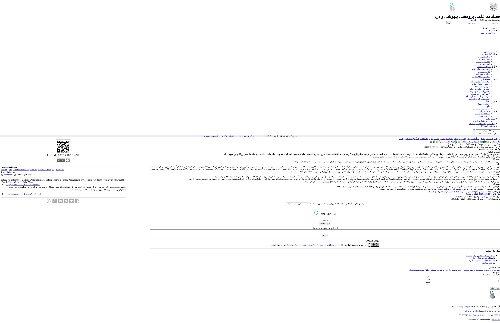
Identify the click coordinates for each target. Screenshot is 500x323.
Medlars (25, 170)
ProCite (33, 170)
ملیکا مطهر (495, 141)
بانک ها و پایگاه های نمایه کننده (482, 123)
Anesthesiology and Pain (483, 315)
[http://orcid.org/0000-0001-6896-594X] (459, 142)
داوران (487, 106)
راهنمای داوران (483, 104)
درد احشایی (454, 191)
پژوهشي (485, 196)
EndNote (17, 170)
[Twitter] (71, 201)
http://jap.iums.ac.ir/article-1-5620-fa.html (23, 184)
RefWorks (60, 170)
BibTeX (4, 170)
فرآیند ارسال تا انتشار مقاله (478, 96)
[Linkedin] (60, 201)
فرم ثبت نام (484, 116)
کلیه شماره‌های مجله (481, 69)
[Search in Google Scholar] (484, 142)
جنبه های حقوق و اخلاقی (479, 89)
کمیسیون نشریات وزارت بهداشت (480, 255)
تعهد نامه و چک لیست (480, 94)
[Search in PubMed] (481, 142)
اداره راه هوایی (443, 270)
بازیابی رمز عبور (488, 33)
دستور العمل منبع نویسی (479, 91)
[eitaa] (49, 201)
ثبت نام (492, 30)
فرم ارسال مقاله (482, 86)
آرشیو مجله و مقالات (486, 66)
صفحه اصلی (489, 52)
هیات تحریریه (484, 57)
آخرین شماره (484, 71)
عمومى (454, 270)
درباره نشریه (484, 59)
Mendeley (8, 174)
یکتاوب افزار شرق (471, 311)
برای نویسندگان (488, 79)
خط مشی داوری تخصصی (479, 99)
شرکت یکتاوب (488, 263)
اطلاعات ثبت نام (482, 114)
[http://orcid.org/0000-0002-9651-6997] (487, 142)
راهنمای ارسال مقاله (481, 84)
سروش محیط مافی (470, 141)
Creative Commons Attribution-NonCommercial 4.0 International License (317, 245)
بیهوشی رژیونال (416, 270)
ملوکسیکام (473, 191)
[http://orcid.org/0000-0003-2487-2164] (437, 142)
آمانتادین (482, 191)
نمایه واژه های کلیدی (481, 76)
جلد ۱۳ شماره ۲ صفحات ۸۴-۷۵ (242, 136)
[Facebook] (77, 201)
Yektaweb (496, 320)
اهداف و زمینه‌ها (483, 62)
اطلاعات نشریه (488, 54)
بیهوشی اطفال (430, 270)
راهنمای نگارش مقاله (480, 81)
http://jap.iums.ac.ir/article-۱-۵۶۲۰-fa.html (23, 194)
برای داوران (490, 101)
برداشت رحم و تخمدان (438, 191)
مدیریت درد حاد (461, 196)
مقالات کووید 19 (488, 126)
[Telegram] (66, 201)
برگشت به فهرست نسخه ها (215, 136)
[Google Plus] (54, 201)
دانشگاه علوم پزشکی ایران (483, 258)
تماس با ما (490, 119)
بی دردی (463, 191)
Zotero (19, 174)
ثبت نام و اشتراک (487, 111)
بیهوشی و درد (464, 306)
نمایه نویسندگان (483, 74)
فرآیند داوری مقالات (481, 109)
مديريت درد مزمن (478, 270)
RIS (10, 170)
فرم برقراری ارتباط (481, 121)
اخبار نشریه (485, 64)
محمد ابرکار (445, 141)
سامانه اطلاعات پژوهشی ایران (481, 260)
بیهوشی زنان (463, 270)
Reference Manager (46, 170)
